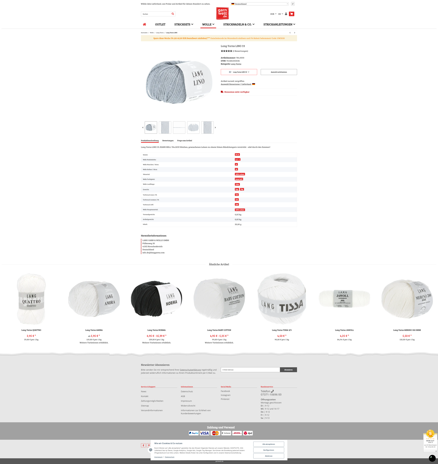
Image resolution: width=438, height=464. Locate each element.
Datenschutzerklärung (190, 369)
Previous (143, 127)
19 (236, 164)
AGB (183, 396)
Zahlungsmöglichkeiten (152, 401)
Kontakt (144, 396)
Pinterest (225, 399)
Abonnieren (288, 370)
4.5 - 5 (238, 159)
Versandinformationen (152, 410)
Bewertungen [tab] (168, 140)
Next (215, 127)
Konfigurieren (268, 450)
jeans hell (239, 179)
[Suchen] (172, 14)
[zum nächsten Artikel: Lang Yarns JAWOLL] (294, 32)
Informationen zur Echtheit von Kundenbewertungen (196, 412)
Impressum (186, 401)
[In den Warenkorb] (143, 43)
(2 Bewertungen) (240, 51)
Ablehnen (268, 456)
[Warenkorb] (292, 14)
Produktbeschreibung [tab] (150, 140)
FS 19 (237, 154)
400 (237, 204)
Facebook (225, 391)
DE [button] (279, 14)
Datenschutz (187, 391)
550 (237, 199)
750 (237, 195)
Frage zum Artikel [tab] (184, 140)
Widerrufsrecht (188, 405)
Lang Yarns (236, 63)
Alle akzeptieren (268, 444)
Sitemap (145, 405)
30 (236, 169)
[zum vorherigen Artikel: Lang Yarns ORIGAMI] (290, 32)
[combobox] (259, 3)
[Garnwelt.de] (222, 13)
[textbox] (259, 3)
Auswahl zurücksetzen (279, 72)
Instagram (226, 395)
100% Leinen (240, 174)
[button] (286, 14)
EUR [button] (272, 14)
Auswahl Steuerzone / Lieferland (236, 84)
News (143, 391)
